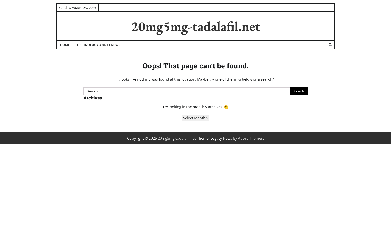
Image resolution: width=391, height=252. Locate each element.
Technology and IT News (98, 45)
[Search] (330, 44)
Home (65, 45)
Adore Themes (250, 138)
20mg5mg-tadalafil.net (195, 26)
